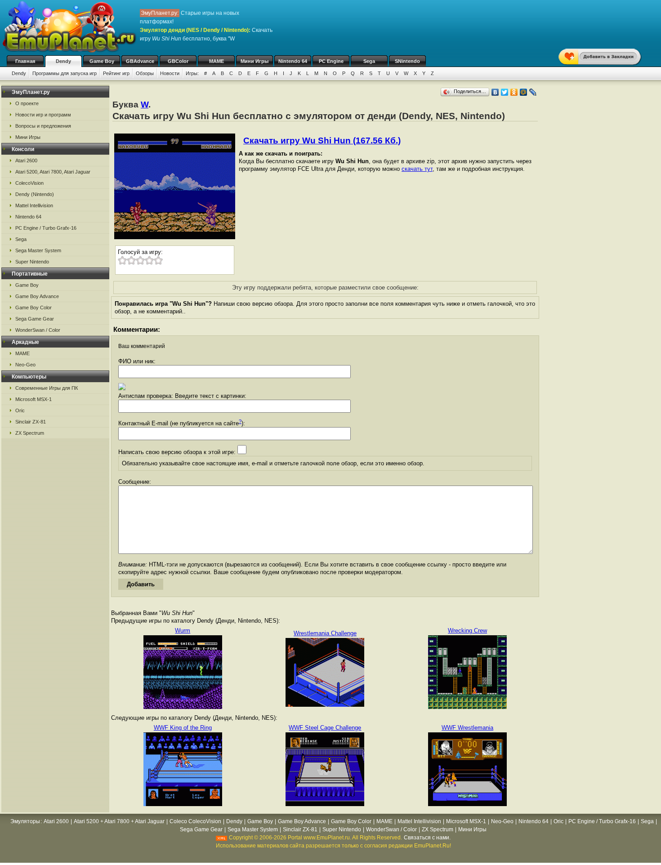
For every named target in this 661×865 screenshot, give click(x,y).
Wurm (182, 630)
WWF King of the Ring (183, 727)
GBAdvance (140, 61)
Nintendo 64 (292, 61)
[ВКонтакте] (495, 92)
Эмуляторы (25, 821)
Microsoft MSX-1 (33, 399)
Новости (169, 73)
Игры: (192, 73)
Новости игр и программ (43, 114)
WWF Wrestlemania (467, 727)
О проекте (27, 103)
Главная (25, 61)
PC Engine (331, 61)
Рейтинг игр (116, 73)
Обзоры (145, 73)
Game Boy (101, 61)
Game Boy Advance (37, 296)
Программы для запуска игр (64, 73)
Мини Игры (254, 61)
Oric (20, 410)
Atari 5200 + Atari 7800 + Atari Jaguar (119, 821)
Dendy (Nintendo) (34, 194)
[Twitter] (504, 92)
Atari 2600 (26, 160)
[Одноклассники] (514, 92)
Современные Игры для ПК (46, 388)
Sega (369, 61)
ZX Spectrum (29, 433)
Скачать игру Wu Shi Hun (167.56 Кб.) (322, 140)
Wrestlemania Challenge (325, 633)
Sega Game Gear (34, 318)
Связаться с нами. (427, 837)
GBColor (178, 61)
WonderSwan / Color (37, 330)
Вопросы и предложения (43, 126)
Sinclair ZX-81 (30, 421)
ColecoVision (29, 183)
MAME (216, 61)
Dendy (63, 61)
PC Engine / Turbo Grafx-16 (45, 228)
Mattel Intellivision (34, 205)
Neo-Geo (25, 364)
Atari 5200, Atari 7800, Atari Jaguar (52, 171)
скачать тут (417, 168)
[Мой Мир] (523, 92)
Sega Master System (38, 250)
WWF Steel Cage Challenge (325, 727)
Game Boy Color (33, 307)
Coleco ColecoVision (195, 821)
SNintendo (407, 61)
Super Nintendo (32, 261)
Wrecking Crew (467, 630)
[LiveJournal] (533, 92)
